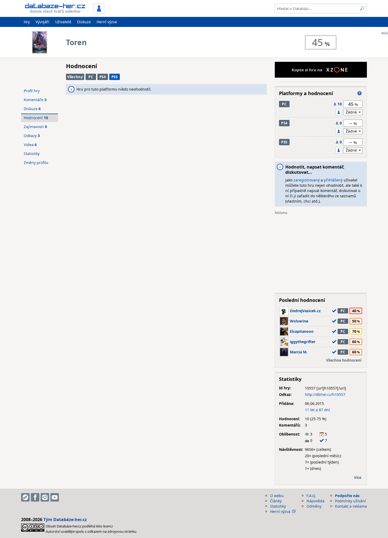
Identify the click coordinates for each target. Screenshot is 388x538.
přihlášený (333, 180)
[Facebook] (35, 497)
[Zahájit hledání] (362, 8)
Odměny (313, 506)
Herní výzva (107, 21)
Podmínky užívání (350, 500)
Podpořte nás (347, 495)
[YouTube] (54, 497)
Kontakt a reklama (351, 506)
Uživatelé (63, 21)
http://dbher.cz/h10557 (325, 394)
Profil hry (32, 90)
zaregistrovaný (307, 180)
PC (90, 76)
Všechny (75, 76)
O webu (277, 495)
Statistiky (32, 153)
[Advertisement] (321, 252)
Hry (27, 21)
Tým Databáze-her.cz (65, 519)
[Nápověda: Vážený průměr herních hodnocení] (359, 93)
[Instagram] (45, 497)
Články (276, 500)
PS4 (103, 76)
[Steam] (25, 497)
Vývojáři (42, 21)
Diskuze (84, 21)
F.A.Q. (311, 495)
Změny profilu (36, 162)
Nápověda (315, 500)
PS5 (114, 76)
